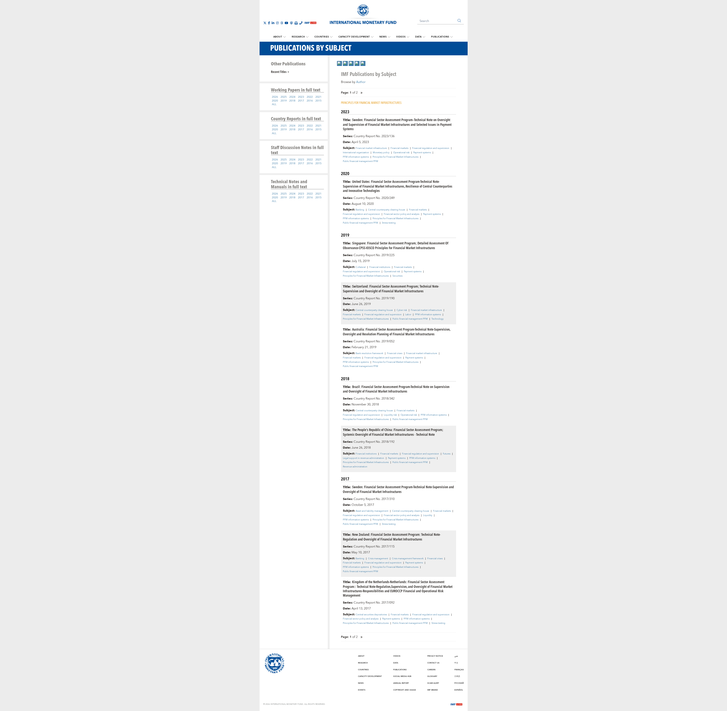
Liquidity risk (390, 415)
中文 (456, 663)
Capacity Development (354, 37)
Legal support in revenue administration (363, 458)
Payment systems (422, 153)
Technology (437, 319)
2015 (318, 101)
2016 (310, 101)
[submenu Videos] (408, 37)
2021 (318, 97)
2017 (301, 101)
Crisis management (378, 559)
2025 (284, 97)
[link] (339, 63)
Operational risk (401, 153)
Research (298, 37)
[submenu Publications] (451, 37)
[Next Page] (360, 92)
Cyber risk (402, 310)
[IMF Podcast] (291, 22)
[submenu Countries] (331, 37)
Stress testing (389, 223)
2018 (292, 101)
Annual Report (401, 683)
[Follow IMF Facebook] (269, 22)
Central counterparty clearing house (386, 210)
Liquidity (427, 515)
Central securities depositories (371, 615)
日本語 (457, 676)
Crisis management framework (408, 559)
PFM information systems (356, 157)
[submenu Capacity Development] (372, 37)
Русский (459, 683)
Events (361, 690)
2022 (310, 97)
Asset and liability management (372, 511)
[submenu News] (389, 37)
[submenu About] (284, 37)
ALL (274, 104)
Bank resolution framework (369, 353)
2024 (292, 97)
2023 (301, 97)
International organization (356, 153)
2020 (275, 101)
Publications (440, 37)
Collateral (361, 267)
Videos (401, 37)
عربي (456, 656)
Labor (408, 315)
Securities (397, 276)
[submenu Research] (307, 37)
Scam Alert (433, 683)
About (277, 37)
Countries (321, 37)
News (383, 37)
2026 (275, 97)
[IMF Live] (456, 704)
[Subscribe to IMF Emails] (296, 22)
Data (418, 37)
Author (361, 82)
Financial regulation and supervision (430, 148)
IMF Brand (432, 690)
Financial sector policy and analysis (401, 214)
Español (458, 690)
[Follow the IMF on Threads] (281, 22)
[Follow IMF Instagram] (277, 22)
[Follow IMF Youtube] (286, 22)
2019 (284, 101)
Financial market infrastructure (371, 148)
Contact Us (433, 663)
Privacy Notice (435, 656)
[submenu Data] (424, 37)
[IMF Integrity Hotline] (300, 22)
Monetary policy (381, 153)
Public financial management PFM (360, 161)
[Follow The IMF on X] (264, 22)
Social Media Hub (402, 676)
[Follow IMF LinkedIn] (273, 22)
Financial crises (394, 353)
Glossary (432, 676)
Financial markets (399, 148)
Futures (446, 454)
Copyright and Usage (404, 690)
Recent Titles (278, 71)
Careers (431, 669)
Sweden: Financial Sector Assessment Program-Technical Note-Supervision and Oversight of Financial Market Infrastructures (398, 489)
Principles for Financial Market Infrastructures (395, 157)
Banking (360, 210)
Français (459, 669)
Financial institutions (379, 267)
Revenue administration (355, 467)
